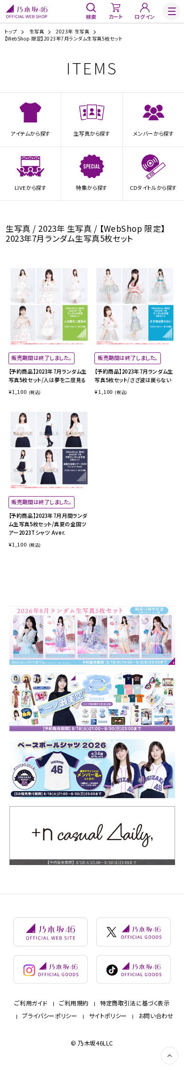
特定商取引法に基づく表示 (135, 1003)
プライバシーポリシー (49, 1016)
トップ (11, 31)
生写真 (36, 31)
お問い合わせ (156, 1016)
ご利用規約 (73, 1003)
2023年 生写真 (72, 31)
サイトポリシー (108, 1016)
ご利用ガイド (30, 1003)
